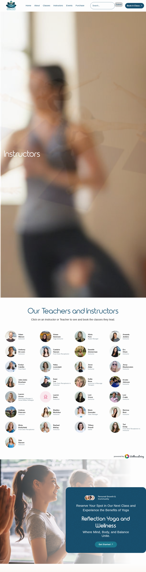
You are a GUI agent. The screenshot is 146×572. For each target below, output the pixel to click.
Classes (46, 5)
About (37, 5)
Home (28, 5)
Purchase (80, 5)
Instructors (58, 5)
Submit (119, 4)
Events (69, 5)
